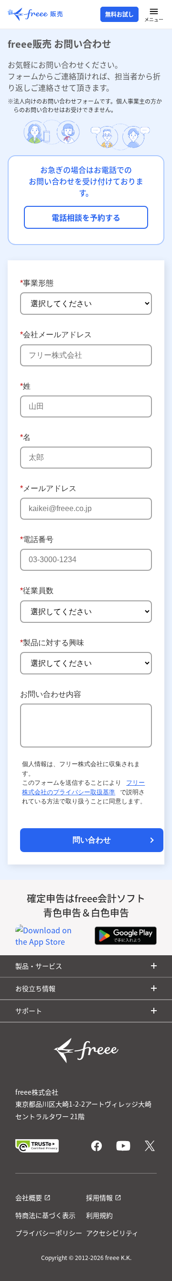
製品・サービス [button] (38, 966)
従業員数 (37, 591)
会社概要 (28, 1197)
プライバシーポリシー (48, 1233)
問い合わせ (92, 840)
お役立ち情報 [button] (35, 988)
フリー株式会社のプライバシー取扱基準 (83, 787)
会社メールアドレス (56, 335)
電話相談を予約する (86, 217)
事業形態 (37, 283)
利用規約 (99, 1215)
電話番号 (37, 539)
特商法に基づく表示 (45, 1215)
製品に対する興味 (52, 643)
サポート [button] (28, 1010)
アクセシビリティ (112, 1233)
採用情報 (99, 1197)
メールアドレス (48, 488)
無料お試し (119, 14)
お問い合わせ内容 (50, 694)
